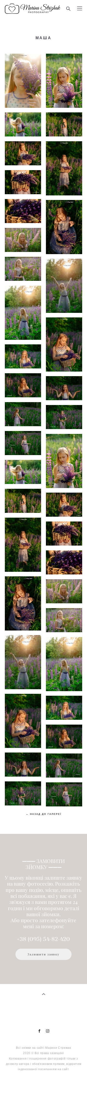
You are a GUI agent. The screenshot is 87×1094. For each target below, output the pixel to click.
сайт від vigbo (43, 1082)
